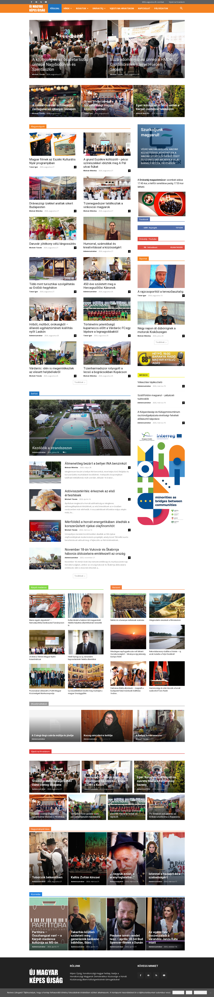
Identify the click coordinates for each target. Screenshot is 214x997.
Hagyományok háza (40, 829)
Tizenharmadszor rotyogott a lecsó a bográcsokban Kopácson (105, 370)
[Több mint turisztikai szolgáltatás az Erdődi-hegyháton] (52, 268)
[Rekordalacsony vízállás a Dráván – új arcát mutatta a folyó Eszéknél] (167, 637)
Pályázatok (161, 8)
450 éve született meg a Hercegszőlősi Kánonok (99, 285)
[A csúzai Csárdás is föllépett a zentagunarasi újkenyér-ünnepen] (55, 101)
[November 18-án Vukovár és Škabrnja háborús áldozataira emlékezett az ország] (45, 558)
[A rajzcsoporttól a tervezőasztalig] (161, 276)
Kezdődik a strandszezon (52, 448)
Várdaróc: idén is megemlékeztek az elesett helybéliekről (51, 370)
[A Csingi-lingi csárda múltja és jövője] (55, 726)
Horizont (116, 587)
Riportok (143, 259)
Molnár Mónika (142, 113)
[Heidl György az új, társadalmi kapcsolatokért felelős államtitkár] (86, 642)
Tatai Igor (88, 113)
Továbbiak (79, 382)
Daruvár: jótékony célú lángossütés (52, 243)
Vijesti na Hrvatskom (40, 751)
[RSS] (41, 2)
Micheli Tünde (38, 74)
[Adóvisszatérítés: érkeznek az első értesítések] (45, 500)
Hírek (66, 8)
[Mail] (36, 2)
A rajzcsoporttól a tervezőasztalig (160, 291)
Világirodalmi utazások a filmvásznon (165, 620)
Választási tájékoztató (150, 382)
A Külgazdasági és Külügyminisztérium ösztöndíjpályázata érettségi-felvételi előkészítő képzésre (159, 415)
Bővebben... (200, 992)
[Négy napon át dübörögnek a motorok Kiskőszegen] (161, 313)
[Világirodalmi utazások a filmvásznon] (167, 605)
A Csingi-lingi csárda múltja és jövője (53, 735)
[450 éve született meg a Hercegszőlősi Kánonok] (107, 268)
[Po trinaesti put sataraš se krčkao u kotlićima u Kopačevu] (166, 808)
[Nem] (210, 992)
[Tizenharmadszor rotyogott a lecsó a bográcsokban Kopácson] (107, 353)
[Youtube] (46, 2)
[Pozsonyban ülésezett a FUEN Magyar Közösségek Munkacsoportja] (47, 676)
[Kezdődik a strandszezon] (80, 428)
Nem (189, 992)
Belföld (34, 394)
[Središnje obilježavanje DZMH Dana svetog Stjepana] (54, 777)
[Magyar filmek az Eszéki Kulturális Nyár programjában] (52, 144)
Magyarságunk (38, 126)
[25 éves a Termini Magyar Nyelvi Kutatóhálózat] (47, 642)
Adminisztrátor (90, 251)
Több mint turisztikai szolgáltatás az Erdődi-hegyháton (52, 285)
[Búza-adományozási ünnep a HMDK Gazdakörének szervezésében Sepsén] (146, 53)
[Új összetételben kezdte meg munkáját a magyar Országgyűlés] (86, 676)
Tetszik (179, 228)
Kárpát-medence (39, 587)
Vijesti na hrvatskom (177, 2)
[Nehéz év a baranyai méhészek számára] (128, 605)
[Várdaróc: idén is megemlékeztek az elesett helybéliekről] (52, 353)
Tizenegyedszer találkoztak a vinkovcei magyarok (103, 205)
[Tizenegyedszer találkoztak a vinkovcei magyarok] (107, 188)
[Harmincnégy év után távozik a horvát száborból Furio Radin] (167, 673)
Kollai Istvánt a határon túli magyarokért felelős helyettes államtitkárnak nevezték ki (85, 622)
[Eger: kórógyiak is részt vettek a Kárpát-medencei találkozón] (159, 101)
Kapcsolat (144, 8)
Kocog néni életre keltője (98, 735)
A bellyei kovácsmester (149, 735)
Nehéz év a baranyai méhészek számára (127, 620)
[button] (181, 8)
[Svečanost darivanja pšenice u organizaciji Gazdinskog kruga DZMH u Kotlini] (107, 777)
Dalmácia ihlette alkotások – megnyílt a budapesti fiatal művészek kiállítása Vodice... (127, 690)
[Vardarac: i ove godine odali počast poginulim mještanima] (87, 808)
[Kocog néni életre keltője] (107, 726)
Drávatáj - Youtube (147, 239)
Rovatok (81, 8)
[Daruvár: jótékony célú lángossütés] (52, 228)
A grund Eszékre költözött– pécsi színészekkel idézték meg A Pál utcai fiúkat (105, 163)
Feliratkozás (176, 247)
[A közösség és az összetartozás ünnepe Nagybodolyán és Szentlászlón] (68, 53)
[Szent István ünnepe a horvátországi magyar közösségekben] (107, 101)
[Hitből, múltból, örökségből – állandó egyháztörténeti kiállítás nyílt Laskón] (52, 309)
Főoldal (55, 8)
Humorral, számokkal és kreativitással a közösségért (102, 245)
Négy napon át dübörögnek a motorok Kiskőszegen (157, 330)
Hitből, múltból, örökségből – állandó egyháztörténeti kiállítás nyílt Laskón (51, 328)
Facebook (143, 219)
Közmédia (35, 894)
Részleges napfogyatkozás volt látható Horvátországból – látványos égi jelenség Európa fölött (128, 654)
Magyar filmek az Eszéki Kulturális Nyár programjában (52, 161)
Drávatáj (98, 8)
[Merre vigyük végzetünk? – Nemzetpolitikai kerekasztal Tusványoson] (47, 605)
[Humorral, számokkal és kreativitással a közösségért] (107, 228)
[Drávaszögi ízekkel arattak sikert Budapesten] (52, 188)
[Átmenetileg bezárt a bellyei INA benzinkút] (45, 472)
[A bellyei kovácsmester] (159, 726)
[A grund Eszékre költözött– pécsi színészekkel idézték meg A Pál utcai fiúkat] (107, 144)
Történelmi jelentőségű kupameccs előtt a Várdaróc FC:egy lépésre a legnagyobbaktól (107, 328)
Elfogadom (178, 992)
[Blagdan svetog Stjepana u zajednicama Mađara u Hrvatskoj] (48, 808)
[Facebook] (31, 2)
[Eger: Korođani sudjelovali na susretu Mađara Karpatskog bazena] (159, 777)
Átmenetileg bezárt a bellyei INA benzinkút (96, 463)
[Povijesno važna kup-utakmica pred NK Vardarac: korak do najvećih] (126, 808)
